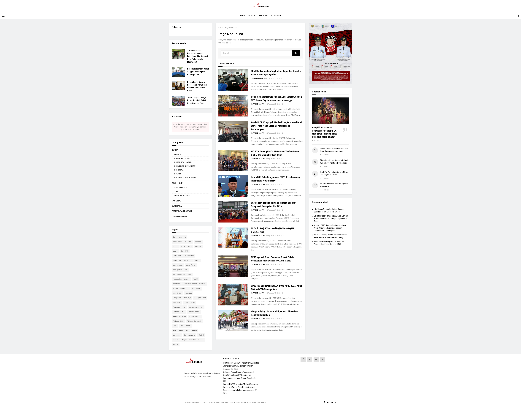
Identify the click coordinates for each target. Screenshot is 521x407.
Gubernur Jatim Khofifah (183, 256)
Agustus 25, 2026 (274, 104)
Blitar (175, 246)
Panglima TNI (200, 298)
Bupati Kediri (186, 246)
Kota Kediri (196, 288)
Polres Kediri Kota (180, 330)
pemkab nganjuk (196, 307)
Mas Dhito (177, 293)
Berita (251, 16)
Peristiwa (178, 170)
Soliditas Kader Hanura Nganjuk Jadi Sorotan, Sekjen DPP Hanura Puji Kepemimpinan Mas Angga (331, 218)
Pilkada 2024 (178, 321)
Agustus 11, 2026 (274, 319)
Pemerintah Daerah (183, 162)
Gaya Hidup (263, 16)
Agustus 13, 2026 (274, 293)
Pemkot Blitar (178, 312)
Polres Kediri (185, 326)
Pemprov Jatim (179, 316)
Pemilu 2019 (190, 302)
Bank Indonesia (179, 237)
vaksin (175, 340)
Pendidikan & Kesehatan (185, 166)
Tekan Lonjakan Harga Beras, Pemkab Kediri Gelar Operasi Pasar (196, 100)
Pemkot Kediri (194, 312)
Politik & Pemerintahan (185, 178)
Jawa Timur (191, 265)
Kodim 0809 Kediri (180, 288)
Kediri (195, 279)
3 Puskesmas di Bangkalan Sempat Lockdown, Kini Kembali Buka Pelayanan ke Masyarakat (197, 56)
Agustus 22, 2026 (274, 184)
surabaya (176, 335)
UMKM (201, 335)
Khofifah (176, 284)
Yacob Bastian (259, 104)
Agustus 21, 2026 (274, 210)
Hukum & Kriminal (182, 158)
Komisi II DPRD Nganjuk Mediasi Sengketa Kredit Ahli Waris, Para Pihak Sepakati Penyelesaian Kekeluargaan (276, 126)
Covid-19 (184, 251)
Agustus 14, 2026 (274, 264)
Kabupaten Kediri (180, 270)
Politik (177, 174)
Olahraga (276, 16)
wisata (175, 344)
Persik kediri (194, 316)
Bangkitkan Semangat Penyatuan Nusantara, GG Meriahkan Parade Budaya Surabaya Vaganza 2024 (324, 132)
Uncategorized (180, 216)
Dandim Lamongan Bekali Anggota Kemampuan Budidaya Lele (198, 72)
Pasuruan (177, 302)
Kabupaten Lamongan (182, 274)
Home (242, 16)
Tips (176, 192)
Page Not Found (231, 28)
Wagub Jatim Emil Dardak (192, 340)
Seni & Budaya (180, 188)
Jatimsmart (258, 78)
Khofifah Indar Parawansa (194, 284)
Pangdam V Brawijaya (182, 298)
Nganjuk (188, 293)
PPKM (194, 330)
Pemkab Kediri (179, 307)
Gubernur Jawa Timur (182, 260)
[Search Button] (296, 53)
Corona (198, 246)
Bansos (198, 242)
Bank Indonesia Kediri (182, 242)
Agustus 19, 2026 (274, 236)
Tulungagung (189, 335)
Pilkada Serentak (194, 321)
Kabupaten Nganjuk (181, 279)
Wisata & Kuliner (182, 195)
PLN (174, 326)
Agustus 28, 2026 (272, 78)
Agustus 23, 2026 (274, 159)
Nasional (176, 201)
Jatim (197, 260)
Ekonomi (178, 154)
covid (175, 251)
